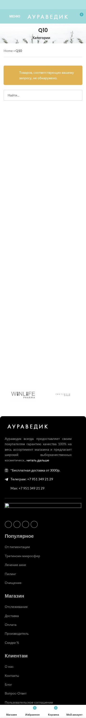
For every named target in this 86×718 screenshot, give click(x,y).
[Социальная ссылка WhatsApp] (40, 4)
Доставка (12, 616)
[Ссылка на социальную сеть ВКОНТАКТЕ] (46, 4)
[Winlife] (23, 395)
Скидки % (12, 642)
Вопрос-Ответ (16, 693)
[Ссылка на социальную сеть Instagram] (34, 4)
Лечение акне (15, 565)
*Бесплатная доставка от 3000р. (35, 470)
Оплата (10, 625)
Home (8, 51)
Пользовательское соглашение (29, 702)
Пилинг (10, 574)
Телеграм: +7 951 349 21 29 (32, 479)
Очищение (13, 583)
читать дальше (38, 460)
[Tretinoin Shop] (62, 395)
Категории (41, 37)
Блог (8, 684)
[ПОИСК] (76, 95)
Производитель (17, 633)
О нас (9, 666)
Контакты (12, 675)
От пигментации (17, 547)
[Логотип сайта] (47, 16)
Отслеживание (16, 607)
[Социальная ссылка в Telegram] (51, 4)
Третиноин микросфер (22, 556)
